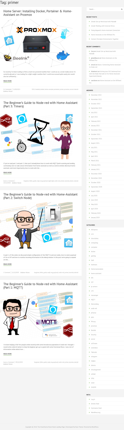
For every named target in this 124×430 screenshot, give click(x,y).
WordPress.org (95, 412)
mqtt (38, 181)
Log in (93, 399)
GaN (92, 260)
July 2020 (94, 196)
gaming (93, 256)
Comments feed (96, 408)
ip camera (94, 286)
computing (94, 243)
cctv (92, 234)
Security (93, 335)
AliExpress (94, 230)
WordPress (95, 427)
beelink (37, 89)
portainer (56, 89)
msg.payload (44, 181)
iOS (92, 278)
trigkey (93, 361)
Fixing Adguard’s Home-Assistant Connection (105, 30)
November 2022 (96, 99)
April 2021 (94, 156)
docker (42, 89)
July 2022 (94, 112)
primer (62, 89)
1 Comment (6, 272)
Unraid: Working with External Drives (103, 26)
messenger (94, 295)
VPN (92, 378)
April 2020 (94, 209)
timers (72, 181)
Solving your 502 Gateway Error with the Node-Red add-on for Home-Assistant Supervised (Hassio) (105, 73)
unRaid (93, 374)
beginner (26, 181)
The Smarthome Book (44, 427)
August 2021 (95, 143)
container (94, 247)
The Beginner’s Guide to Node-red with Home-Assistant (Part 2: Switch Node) (40, 196)
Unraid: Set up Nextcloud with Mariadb (103, 21)
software (94, 343)
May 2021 (94, 152)
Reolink (93, 330)
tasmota (67, 181)
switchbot (94, 348)
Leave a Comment (8, 181)
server (72, 89)
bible (30, 181)
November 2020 (96, 178)
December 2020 (96, 174)
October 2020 (95, 182)
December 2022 (96, 95)
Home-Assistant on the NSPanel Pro (103, 35)
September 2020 (96, 187)
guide (34, 181)
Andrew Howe (7, 91)
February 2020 (95, 213)
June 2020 (94, 200)
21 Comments (7, 89)
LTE (92, 291)
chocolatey (94, 238)
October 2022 (95, 104)
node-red (57, 181)
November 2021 (96, 130)
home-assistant (49, 89)
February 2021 (95, 165)
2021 (33, 89)
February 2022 (95, 121)
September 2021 (96, 139)
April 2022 (94, 117)
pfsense (93, 313)
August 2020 (95, 191)
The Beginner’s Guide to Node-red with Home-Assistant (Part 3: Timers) (40, 104)
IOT (92, 282)
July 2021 (94, 147)
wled (92, 383)
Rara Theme (79, 427)
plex (92, 317)
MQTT (93, 300)
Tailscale (94, 352)
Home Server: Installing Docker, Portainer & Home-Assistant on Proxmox (37, 13)
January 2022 (95, 126)
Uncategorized (95, 370)
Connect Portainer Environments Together (104, 39)
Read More (7, 81)
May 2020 (94, 204)
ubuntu (93, 365)
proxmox (66, 89)
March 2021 (95, 161)
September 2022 (96, 108)
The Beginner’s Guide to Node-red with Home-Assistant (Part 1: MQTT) (40, 285)
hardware (94, 265)
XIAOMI (93, 387)
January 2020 (95, 217)
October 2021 (95, 134)
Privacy (93, 321)
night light (51, 181)
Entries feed (95, 404)
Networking (95, 304)
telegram (94, 356)
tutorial (76, 89)
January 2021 (95, 169)
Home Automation (97, 269)
